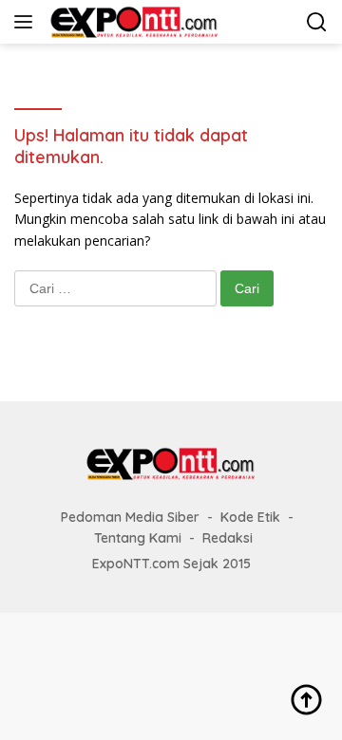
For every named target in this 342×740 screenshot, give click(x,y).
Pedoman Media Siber (130, 517)
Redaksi (227, 537)
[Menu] (27, 22)
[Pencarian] (317, 22)
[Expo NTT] (132, 22)
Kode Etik (250, 517)
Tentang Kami (137, 537)
